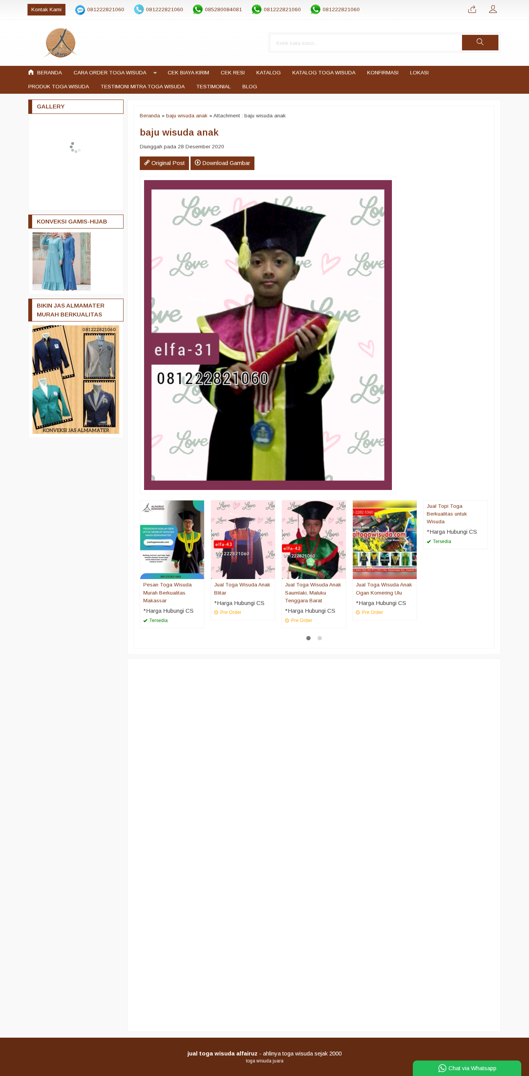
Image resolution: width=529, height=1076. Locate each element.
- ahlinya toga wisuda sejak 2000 (264, 1053)
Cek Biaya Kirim (188, 73)
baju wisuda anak (187, 116)
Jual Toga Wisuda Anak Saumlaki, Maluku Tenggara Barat (313, 592)
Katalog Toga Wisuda (324, 73)
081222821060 (105, 9)
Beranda (49, 73)
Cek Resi (233, 73)
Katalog (268, 73)
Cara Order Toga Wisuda (110, 73)
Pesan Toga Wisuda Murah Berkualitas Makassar (167, 592)
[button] (480, 42)
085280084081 (223, 9)
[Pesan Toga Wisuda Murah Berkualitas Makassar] (172, 539)
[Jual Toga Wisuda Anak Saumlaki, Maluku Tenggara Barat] (314, 539)
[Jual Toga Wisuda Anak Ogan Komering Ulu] (385, 539)
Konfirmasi (382, 73)
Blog (249, 86)
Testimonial (213, 86)
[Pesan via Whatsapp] (472, 9)
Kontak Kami (46, 9)
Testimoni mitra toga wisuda (143, 86)
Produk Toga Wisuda (58, 86)
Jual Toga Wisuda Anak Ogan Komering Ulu (384, 588)
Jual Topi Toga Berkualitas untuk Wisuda (447, 514)
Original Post (167, 163)
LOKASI (419, 73)
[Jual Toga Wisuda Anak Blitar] (243, 539)
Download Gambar (225, 163)
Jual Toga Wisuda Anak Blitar (242, 588)
